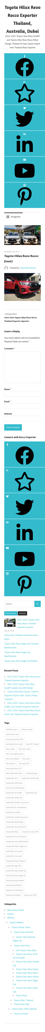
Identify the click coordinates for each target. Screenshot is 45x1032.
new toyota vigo (32, 773)
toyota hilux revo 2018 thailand (17, 841)
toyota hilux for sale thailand (16, 807)
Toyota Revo (21, 995)
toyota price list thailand (14, 890)
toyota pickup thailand (14, 885)
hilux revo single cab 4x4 (14, 754)
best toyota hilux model (14, 744)
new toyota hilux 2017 (14, 768)
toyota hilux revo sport (14, 856)
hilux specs (26, 758)
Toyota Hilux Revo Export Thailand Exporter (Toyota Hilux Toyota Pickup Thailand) (21, 695)
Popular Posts (11, 613)
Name (7, 389)
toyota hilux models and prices (17, 817)
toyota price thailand (13, 895)
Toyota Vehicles (16, 922)
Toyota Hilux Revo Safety (27, 976)
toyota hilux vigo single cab (15, 875)
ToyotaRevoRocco (28, 267)
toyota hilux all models (14, 792)
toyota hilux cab (31, 792)
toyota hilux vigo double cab (16, 870)
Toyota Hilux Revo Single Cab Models (21, 661)
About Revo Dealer (15, 910)
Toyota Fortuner (21, 1013)
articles (10, 914)
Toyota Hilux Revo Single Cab (16, 846)
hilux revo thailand (12, 758)
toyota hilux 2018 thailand (15, 788)
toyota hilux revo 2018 (30, 831)
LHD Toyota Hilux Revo (26, 950)
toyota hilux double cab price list (17, 802)
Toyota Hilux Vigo (21, 1004)
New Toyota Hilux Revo (14, 773)
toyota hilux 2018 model (30, 778)
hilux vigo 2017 (24, 763)
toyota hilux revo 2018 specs (16, 836)
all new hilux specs (12, 734)
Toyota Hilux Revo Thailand (15, 861)
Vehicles (10, 917)
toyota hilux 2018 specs (14, 783)
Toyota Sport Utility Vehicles (24, 1009)
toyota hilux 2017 (12, 778)
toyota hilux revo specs (14, 851)
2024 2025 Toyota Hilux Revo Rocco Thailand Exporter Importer (28, 623)
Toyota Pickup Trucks (21, 927)
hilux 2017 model (32, 744)
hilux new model (24, 749)
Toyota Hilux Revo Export (27, 969)
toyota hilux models (13, 812)
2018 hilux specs (12, 729)
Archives (22, 613)
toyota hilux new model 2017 (16, 827)
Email (7, 401)
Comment (9, 348)
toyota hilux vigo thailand (15, 880)
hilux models (10, 749)
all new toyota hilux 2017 (15, 739)
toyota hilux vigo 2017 (14, 865)
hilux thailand (10, 763)
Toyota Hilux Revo (12, 831)
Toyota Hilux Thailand (23, 1000)
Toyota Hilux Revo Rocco (27, 973)
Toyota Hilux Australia (23, 932)
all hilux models (26, 729)
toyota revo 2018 (30, 895)
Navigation (15, 216)
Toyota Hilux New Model (14, 822)
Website (8, 413)
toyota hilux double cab (14, 797)
